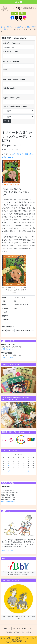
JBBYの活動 (8, 632)
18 (8, 465)
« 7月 (8, 471)
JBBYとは (6, 628)
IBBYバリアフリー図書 (19, 154)
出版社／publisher (10, 88)
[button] (17, 2)
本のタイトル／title (10, 52)
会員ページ (30, 632)
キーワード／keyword (11, 61)
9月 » (28, 471)
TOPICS (31, 628)
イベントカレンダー (19, 628)
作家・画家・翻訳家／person (14, 79)
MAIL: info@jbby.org (8, 501)
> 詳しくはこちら (7, 349)
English (14, 13)
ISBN (5, 70)
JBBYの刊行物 (19, 632)
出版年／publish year (11, 98)
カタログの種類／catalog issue (15, 106)
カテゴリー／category (11, 43)
